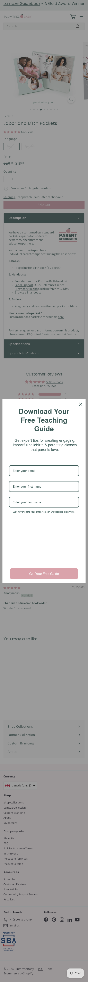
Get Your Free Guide (44, 573)
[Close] (81, 404)
